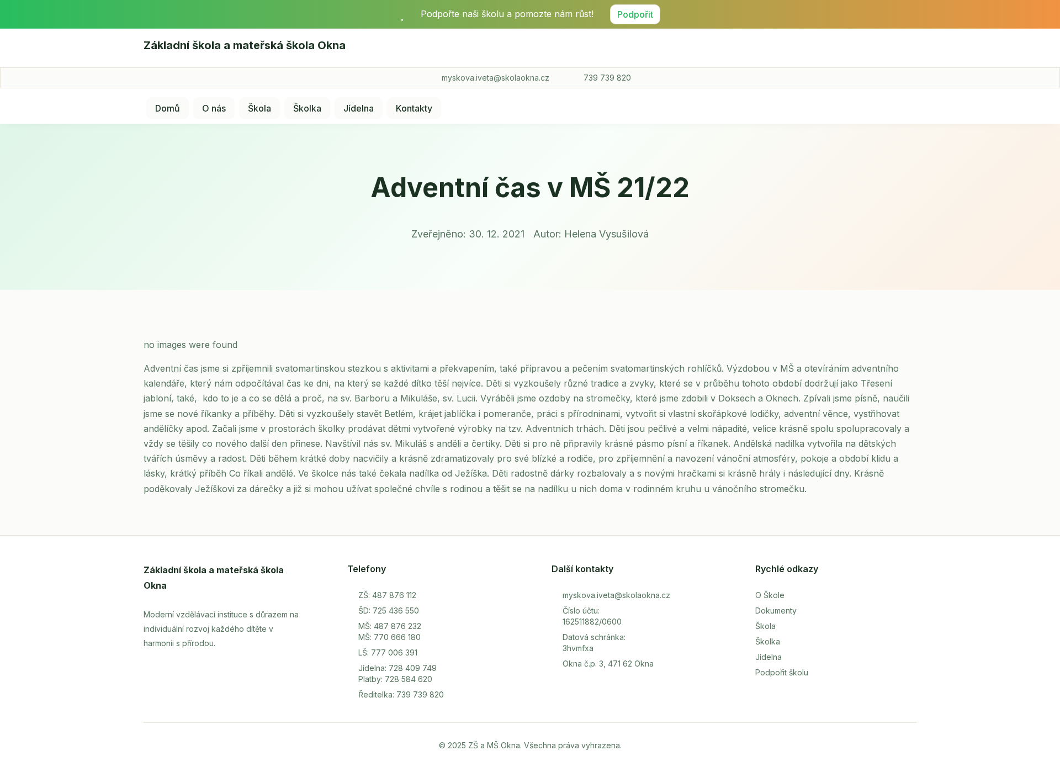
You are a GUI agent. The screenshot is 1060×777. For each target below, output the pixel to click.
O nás (214, 108)
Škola (259, 108)
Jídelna (358, 108)
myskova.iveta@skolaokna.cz (495, 77)
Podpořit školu (781, 672)
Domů (167, 108)
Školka (307, 108)
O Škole (770, 595)
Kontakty (414, 108)
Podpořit (635, 14)
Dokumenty (776, 610)
